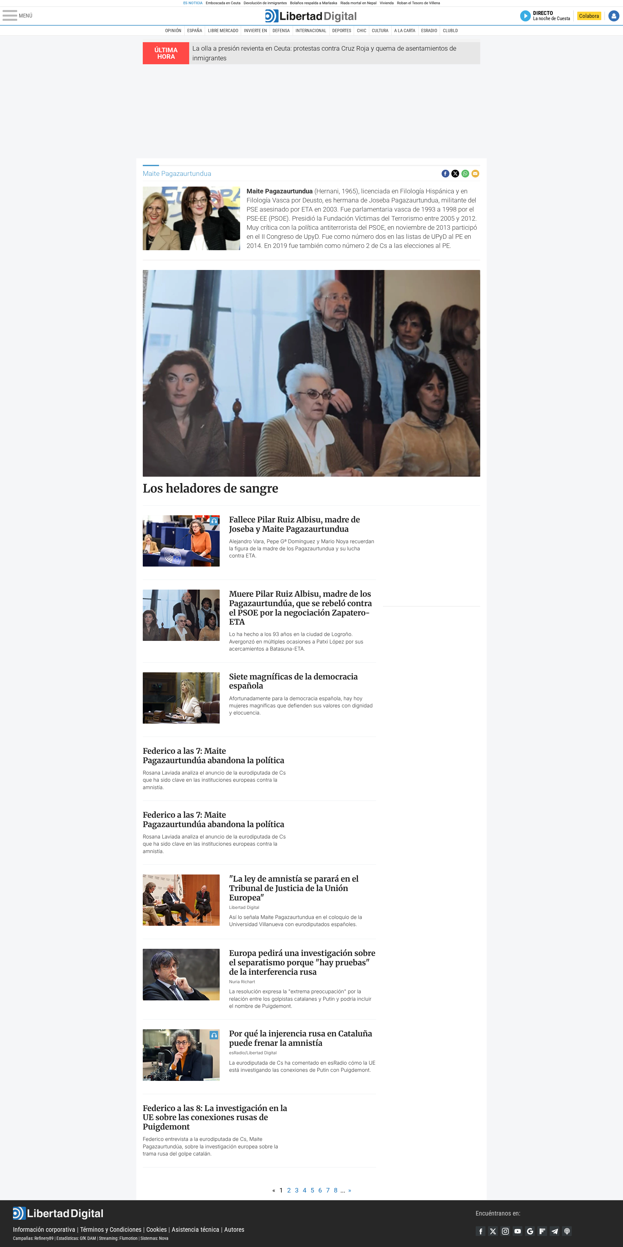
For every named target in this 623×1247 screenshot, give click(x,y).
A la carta (404, 30)
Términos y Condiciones (110, 1229)
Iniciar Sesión (613, 15)
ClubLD (450, 30)
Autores (234, 1229)
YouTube (517, 1231)
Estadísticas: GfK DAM (76, 1238)
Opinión (173, 30)
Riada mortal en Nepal (358, 3)
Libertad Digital (244, 1213)
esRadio (429, 30)
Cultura (380, 30)
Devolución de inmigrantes (265, 3)
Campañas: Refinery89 (33, 1238)
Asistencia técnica (195, 1229)
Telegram (554, 1231)
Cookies (156, 1229)
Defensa (281, 30)
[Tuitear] (455, 173)
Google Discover (530, 1231)
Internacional (311, 30)
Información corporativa (44, 1229)
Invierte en (255, 30)
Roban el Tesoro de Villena (418, 3)
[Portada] (311, 15)
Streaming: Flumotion (118, 1238)
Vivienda (387, 3)
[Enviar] (465, 173)
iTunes (567, 1231)
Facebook (480, 1231)
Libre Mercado (223, 30)
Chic (361, 30)
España (194, 30)
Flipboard (542, 1231)
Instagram (505, 1231)
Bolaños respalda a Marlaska (313, 3)
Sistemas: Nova (154, 1238)
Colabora (589, 16)
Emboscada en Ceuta (223, 3)
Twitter (493, 1231)
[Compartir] (445, 173)
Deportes (341, 30)
